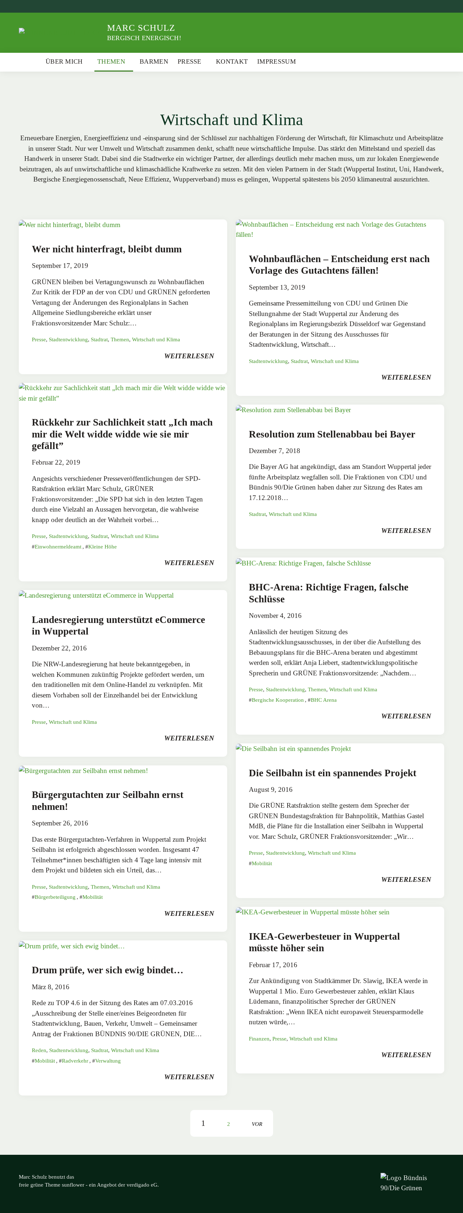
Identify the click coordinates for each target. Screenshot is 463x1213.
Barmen (154, 61)
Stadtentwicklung (68, 339)
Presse (189, 61)
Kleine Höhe (102, 547)
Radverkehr (75, 1061)
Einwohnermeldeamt (58, 547)
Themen (111, 61)
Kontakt (232, 61)
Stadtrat (99, 339)
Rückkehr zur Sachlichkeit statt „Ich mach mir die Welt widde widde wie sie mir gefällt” (122, 434)
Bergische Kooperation (278, 700)
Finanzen (259, 1039)
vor (257, 1124)
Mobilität (92, 897)
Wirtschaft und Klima (156, 339)
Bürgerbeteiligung (55, 897)
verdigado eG (142, 1185)
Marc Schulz (141, 28)
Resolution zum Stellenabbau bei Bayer (332, 434)
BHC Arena (324, 700)
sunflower (73, 1185)
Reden (39, 1050)
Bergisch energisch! (144, 38)
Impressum (276, 61)
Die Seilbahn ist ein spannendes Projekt (332, 773)
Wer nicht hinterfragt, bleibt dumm (107, 249)
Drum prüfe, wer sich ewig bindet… (107, 970)
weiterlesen (189, 356)
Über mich (64, 61)
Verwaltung (108, 1061)
